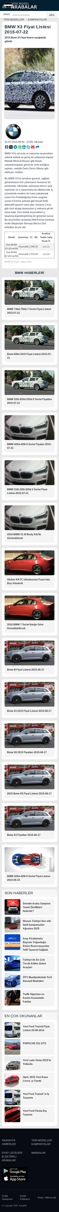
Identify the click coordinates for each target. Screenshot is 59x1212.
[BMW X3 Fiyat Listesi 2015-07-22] (6, 147)
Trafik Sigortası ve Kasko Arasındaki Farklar (33, 998)
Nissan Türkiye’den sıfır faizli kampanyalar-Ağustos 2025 (37, 925)
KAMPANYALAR (41, 1144)
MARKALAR (38, 1153)
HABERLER (9, 1144)
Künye (41, 1197)
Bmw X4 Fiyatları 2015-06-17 (23, 835)
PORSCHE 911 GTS (34, 1043)
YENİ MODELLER (41, 1140)
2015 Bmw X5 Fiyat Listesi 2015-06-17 (29, 793)
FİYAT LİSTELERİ (12, 1153)
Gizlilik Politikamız (25, 1197)
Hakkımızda (50, 1197)
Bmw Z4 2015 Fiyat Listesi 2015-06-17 (29, 711)
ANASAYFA (8, 1140)
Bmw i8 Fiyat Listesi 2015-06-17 (25, 669)
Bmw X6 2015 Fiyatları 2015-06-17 (27, 752)
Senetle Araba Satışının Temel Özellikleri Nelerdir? (37, 907)
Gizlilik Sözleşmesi (7, 1197)
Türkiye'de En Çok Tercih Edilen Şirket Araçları (34, 963)
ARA (51, 15)
